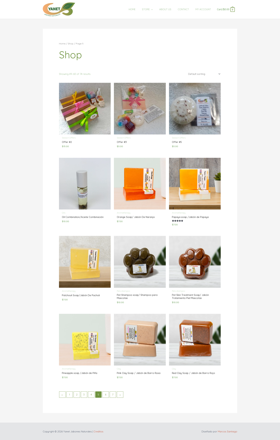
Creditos (98, 431)
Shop (70, 43)
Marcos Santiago (227, 431)
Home (62, 43)
